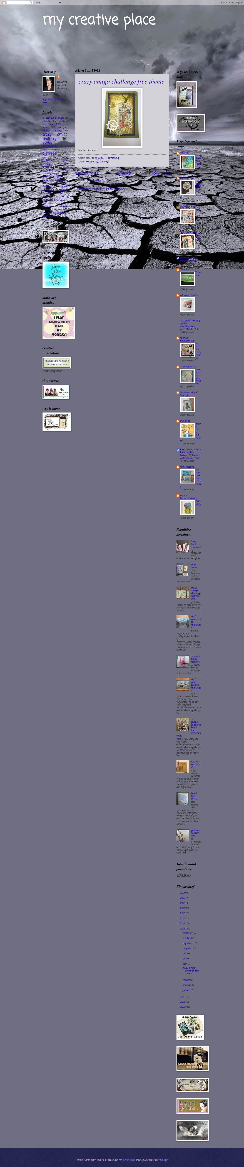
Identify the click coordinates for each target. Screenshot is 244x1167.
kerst (63, 173)
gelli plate (63, 167)
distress (49, 153)
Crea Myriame (187, 366)
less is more (52, 177)
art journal (51, 124)
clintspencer (129, 1160)
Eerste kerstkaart (195, 764)
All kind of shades (189, 295)
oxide (56, 183)
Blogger (164, 1160)
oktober (187, 938)
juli (185, 953)
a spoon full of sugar (53, 118)
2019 (183, 898)
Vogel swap (193, 566)
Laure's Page (186, 178)
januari (187, 990)
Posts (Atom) (96, 180)
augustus (188, 948)
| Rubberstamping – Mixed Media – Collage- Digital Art (190, 452)
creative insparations (50, 144)
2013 (183, 923)
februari (187, 985)
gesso (49, 170)
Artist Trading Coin (189, 329)
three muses (59, 200)
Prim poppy (198, 503)
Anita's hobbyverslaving (188, 497)
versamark (47, 206)
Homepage (123, 173)
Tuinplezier (198, 274)
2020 (183, 893)
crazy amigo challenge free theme (121, 81)
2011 (182, 996)
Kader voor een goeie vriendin (198, 377)
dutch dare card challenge (55, 159)
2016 (183, 913)
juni (185, 958)
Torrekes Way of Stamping (189, 394)
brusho (46, 127)
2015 (183, 918)
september (189, 943)
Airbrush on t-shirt (190, 458)
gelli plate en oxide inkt (196, 833)
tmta (61, 203)
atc (63, 124)
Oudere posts (159, 173)
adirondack (47, 121)
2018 (183, 903)
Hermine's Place (188, 258)
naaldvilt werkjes (188, 261)
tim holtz (48, 203)
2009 (183, 1007)
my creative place (99, 20)
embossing (48, 167)
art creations (61, 121)
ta (53, 196)
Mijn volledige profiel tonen (53, 101)
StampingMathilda (189, 232)
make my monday (53, 180)
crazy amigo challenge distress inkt (196, 593)
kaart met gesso (194, 796)
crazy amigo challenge (97, 161)
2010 (183, 1002)
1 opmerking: (113, 158)
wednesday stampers (55, 215)
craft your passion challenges (196, 685)
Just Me (184, 269)
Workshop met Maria (198, 160)
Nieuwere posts (86, 173)
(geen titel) (193, 543)
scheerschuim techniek (195, 659)
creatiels (184, 153)
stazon (45, 196)
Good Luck (198, 237)
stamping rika (187, 207)
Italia (198, 210)
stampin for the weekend (55, 191)
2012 (183, 929)
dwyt (60, 163)
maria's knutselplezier (187, 339)
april (185, 964)
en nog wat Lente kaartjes (198, 351)
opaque (46, 183)
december (188, 933)
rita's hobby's (187, 467)
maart (186, 980)
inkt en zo (185, 421)
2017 (182, 908)
